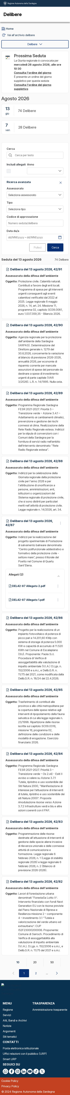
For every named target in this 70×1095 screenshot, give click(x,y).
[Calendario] (60, 237)
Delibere (32, 44)
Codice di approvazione (22, 216)
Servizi (7, 1015)
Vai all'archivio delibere (21, 35)
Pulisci (37, 247)
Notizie (7, 1026)
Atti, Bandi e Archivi (15, 1020)
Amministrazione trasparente (49, 1009)
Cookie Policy (9, 1081)
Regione (8, 1009)
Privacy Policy (10, 1086)
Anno (30, 164)
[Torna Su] (58, 1083)
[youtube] (30, 1071)
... (47, 973)
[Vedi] (60, 523)
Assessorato (15, 188)
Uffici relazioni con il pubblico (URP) (25, 1053)
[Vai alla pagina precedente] (13, 973)
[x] (42, 1071)
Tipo (10, 202)
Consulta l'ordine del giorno (32, 72)
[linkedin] (24, 1071)
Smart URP (9, 1059)
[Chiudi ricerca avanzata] (60, 182)
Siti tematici (10, 1036)
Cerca (11, 148)
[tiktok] (36, 1071)
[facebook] (12, 1071)
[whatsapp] (5, 1071)
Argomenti (9, 1031)
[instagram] (18, 1071)
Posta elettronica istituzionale (21, 1048)
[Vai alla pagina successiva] (57, 973)
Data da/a (13, 231)
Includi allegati (16, 164)
